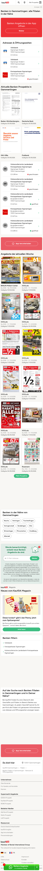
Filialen (22, 768)
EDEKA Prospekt (6, 798)
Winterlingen (8, 531)
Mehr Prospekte (21, 476)
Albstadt (7, 536)
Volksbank (8, 643)
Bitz (30, 526)
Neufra (6, 521)
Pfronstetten (21, 531)
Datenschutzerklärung (25, 576)
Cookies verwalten (28, 863)
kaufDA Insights (6, 829)
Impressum (25, 857)
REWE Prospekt (6, 804)
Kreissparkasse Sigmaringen (15, 647)
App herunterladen (7, 832)
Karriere (3, 789)
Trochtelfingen (28, 521)
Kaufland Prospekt (7, 801)
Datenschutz (5, 860)
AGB (2, 863)
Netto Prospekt (6, 815)
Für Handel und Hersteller (9, 786)
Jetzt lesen (21, 629)
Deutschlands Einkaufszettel (10, 827)
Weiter (21, 31)
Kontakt (24, 860)
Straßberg (32, 531)
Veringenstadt (9, 526)
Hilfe (2, 857)
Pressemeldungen (7, 835)
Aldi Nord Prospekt (7, 812)
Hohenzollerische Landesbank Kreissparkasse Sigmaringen (21, 651)
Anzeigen (37, 7)
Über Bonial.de (5, 783)
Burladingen (22, 526)
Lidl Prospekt (5, 818)
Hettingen (16, 521)
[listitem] (11, 108)
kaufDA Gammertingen (10, 768)
